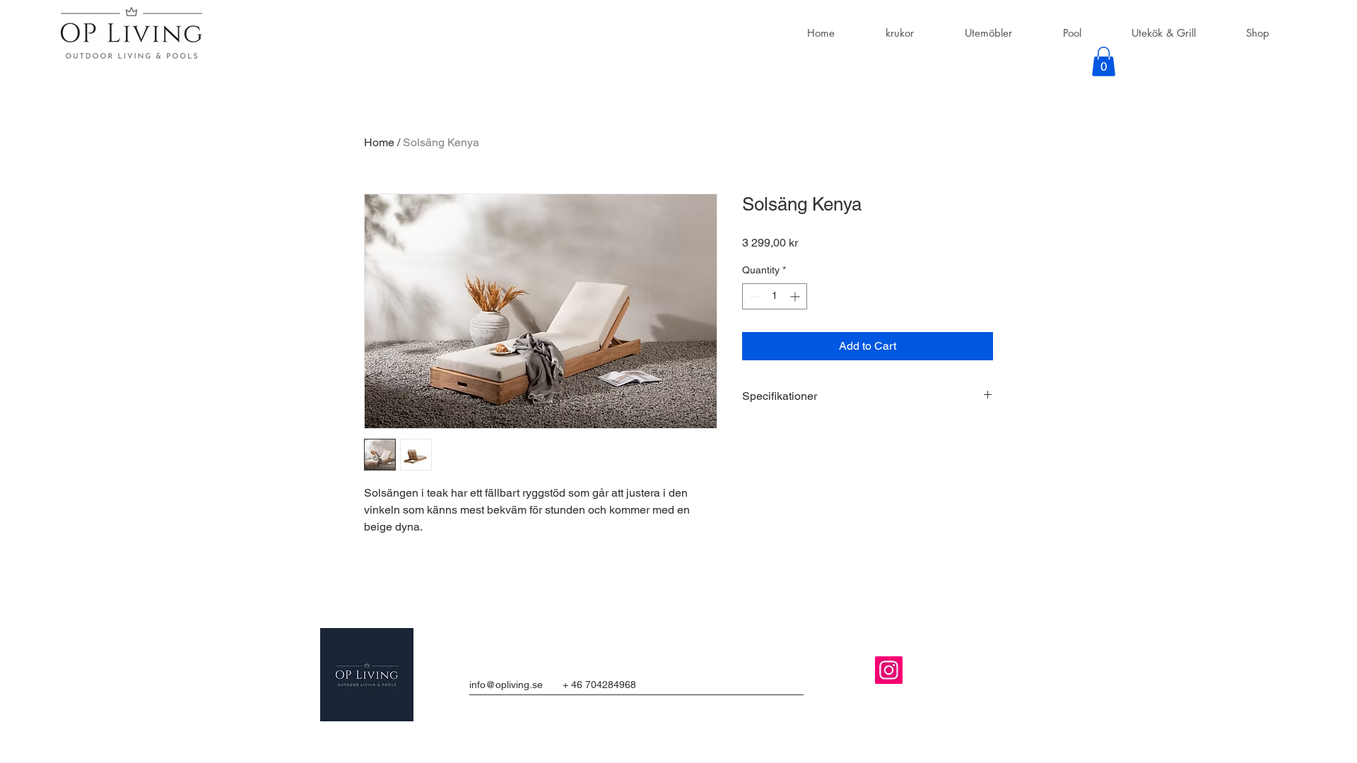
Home (379, 142)
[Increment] (796, 296)
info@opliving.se (506, 684)
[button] (1103, 61)
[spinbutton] (774, 296)
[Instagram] (889, 670)
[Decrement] (753, 296)
